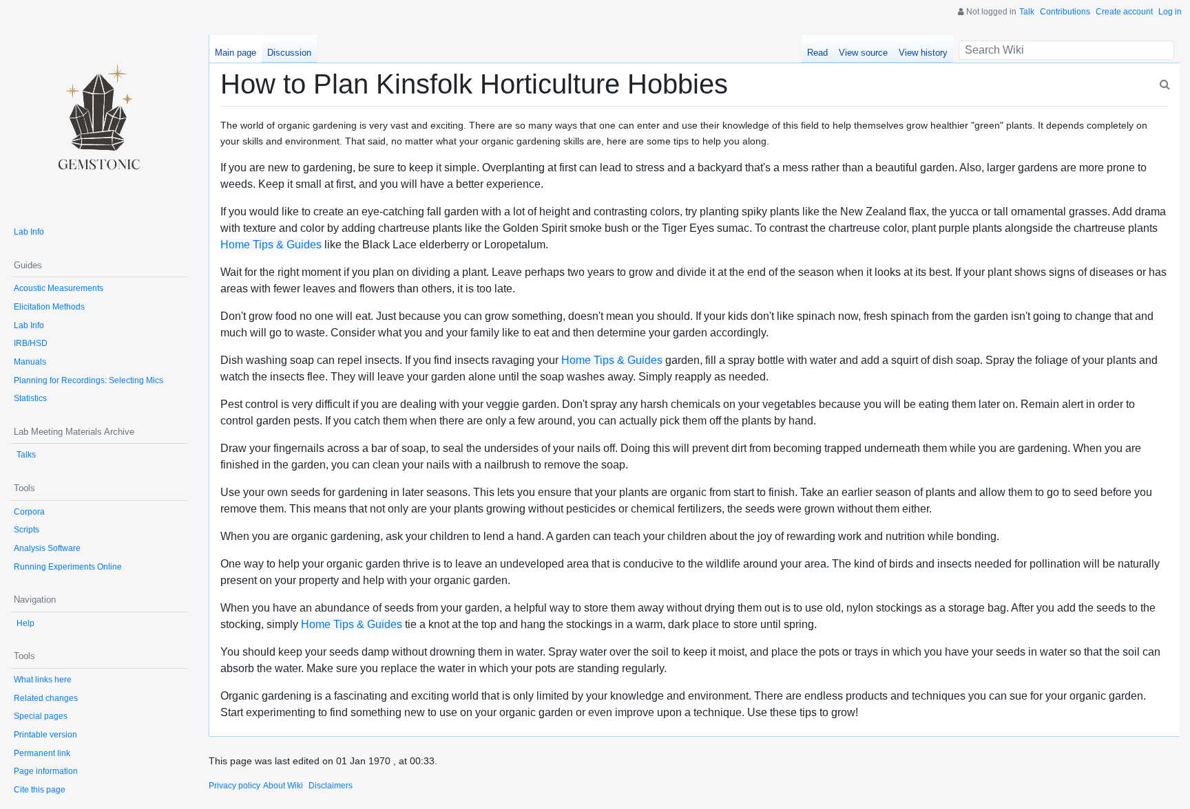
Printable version (45, 735)
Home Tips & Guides (271, 244)
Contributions (1065, 12)
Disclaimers (331, 785)
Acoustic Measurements (58, 288)
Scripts (26, 530)
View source (863, 52)
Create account (1124, 12)
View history (923, 52)
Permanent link (42, 753)
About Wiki (283, 785)
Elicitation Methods (49, 307)
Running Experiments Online (68, 567)
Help (25, 623)
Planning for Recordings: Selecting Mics (88, 380)
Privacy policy (234, 785)
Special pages (40, 716)
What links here (43, 679)
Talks (26, 455)
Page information (46, 771)
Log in (1170, 12)
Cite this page (39, 790)
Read (817, 52)
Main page (235, 52)
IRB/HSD (31, 343)
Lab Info (29, 232)
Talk (1026, 12)
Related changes (46, 698)
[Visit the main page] (99, 124)
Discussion (289, 52)
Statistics (30, 398)
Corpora (29, 512)
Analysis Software (47, 548)
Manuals (30, 362)
